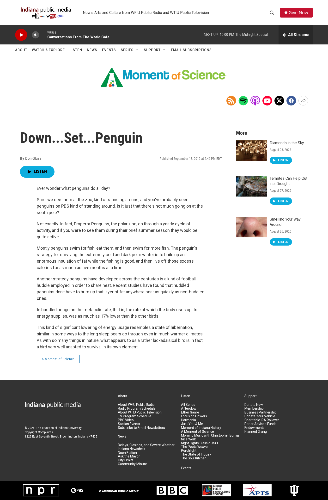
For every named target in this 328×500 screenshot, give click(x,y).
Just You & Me (192, 424)
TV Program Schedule (134, 416)
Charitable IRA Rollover (261, 420)
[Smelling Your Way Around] (251, 227)
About (21, 50)
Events (109, 50)
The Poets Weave (194, 447)
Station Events (129, 424)
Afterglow (188, 408)
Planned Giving (255, 431)
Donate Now (253, 405)
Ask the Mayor (129, 456)
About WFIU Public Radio (136, 405)
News (92, 50)
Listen (76, 50)
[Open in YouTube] (267, 100)
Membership (254, 408)
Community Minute (132, 464)
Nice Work (188, 439)
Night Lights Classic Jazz (200, 443)
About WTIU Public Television (140, 412)
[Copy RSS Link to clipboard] (231, 100)
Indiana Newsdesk (131, 449)
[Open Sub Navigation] (137, 50)
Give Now (298, 12)
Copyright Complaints (39, 432)
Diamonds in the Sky (287, 143)
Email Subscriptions (191, 50)
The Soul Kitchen (194, 458)
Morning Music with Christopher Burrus (210, 435)
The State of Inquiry (196, 454)
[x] (279, 100)
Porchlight (188, 450)
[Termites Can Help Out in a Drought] (251, 186)
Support (152, 50)
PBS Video (126, 420)
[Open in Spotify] (243, 100)
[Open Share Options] (303, 100)
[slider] (43, 34)
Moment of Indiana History (201, 428)
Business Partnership (260, 412)
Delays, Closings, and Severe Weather (146, 445)
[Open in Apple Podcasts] (255, 100)
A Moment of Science (58, 359)
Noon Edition (127, 453)
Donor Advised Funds (260, 424)
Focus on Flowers (194, 416)
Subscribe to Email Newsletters (141, 428)
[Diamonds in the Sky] (251, 150)
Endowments (254, 428)
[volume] (35, 35)
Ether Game (190, 412)
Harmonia (188, 420)
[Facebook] (291, 100)
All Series (188, 405)
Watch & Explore (48, 50)
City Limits (126, 460)
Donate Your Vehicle (259, 416)
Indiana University (70, 428)
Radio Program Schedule (137, 408)
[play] (21, 35)
